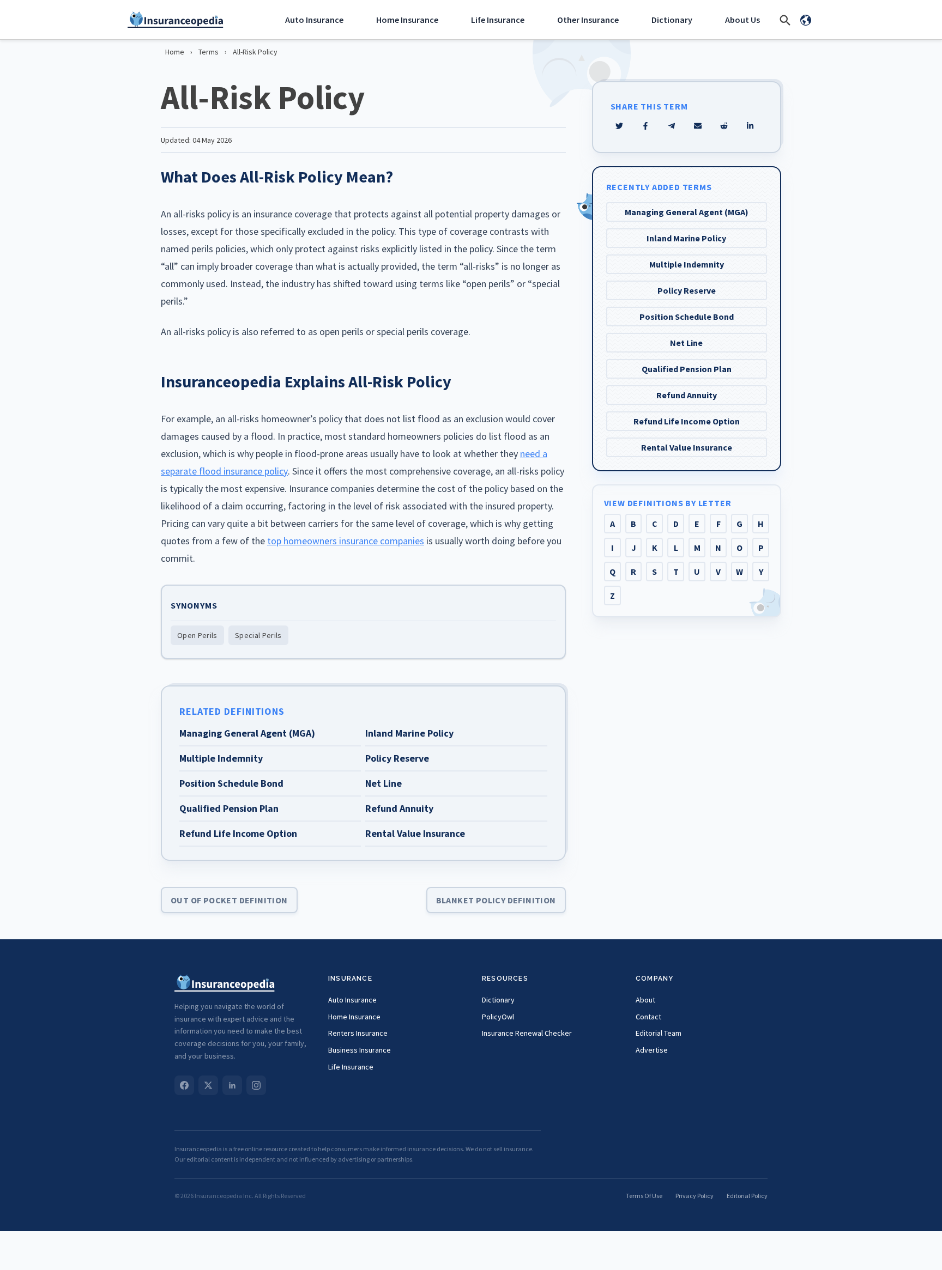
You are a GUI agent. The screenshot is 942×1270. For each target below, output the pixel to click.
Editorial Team (658, 1033)
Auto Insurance (314, 19)
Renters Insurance (358, 1033)
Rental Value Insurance (686, 447)
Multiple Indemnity (686, 264)
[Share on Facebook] (645, 126)
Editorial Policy (747, 1196)
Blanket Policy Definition (496, 900)
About (645, 1000)
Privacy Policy (694, 1196)
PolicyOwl (498, 1017)
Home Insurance (407, 19)
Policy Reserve (686, 290)
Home (174, 52)
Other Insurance (588, 19)
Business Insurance (359, 1050)
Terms (208, 52)
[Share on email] (724, 126)
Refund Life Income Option (686, 421)
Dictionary (671, 19)
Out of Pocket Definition (229, 900)
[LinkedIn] (232, 1085)
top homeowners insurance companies (345, 540)
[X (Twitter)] (208, 1085)
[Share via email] (697, 126)
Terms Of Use (644, 1196)
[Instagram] (256, 1085)
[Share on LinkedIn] (750, 126)
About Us (742, 19)
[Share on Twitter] (619, 126)
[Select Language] (805, 20)
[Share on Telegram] (671, 126)
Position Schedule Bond (686, 316)
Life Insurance (497, 19)
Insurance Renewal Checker (527, 1033)
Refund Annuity (686, 395)
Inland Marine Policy (686, 238)
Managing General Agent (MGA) (686, 211)
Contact (648, 1017)
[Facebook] (184, 1085)
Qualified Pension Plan (687, 368)
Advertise (652, 1050)
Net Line (686, 342)
